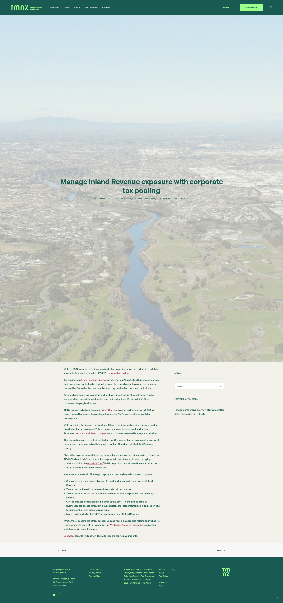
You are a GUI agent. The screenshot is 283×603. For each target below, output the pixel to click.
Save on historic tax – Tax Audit (137, 583)
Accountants (124, 198)
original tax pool (109, 409)
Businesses (138, 198)
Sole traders (163, 198)
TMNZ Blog (183, 198)
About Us (163, 582)
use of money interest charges (90, 433)
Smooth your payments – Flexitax (138, 569)
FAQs (161, 572)
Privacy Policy (95, 572)
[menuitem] (54, 7)
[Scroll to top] (277, 596)
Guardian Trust (95, 463)
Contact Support (95, 569)
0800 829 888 (59, 572)
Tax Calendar (91, 7)
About (77, 7)
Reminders (150, 198)
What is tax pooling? (167, 569)
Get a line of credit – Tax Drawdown (139, 576)
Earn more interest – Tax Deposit (138, 579)
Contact (106, 7)
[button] (271, 7)
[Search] (200, 386)
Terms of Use (94, 576)
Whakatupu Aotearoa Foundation (126, 524)
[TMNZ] (26, 7)
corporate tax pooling (118, 373)
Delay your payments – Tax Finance (139, 572)
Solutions (54, 7)
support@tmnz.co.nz (62, 569)
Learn (67, 7)
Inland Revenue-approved (94, 379)
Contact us (69, 535)
